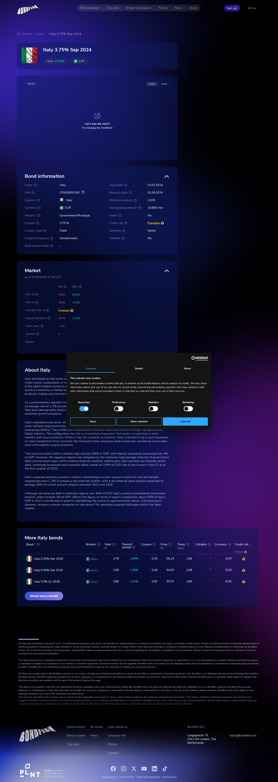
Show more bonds (44, 596)
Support (113, 753)
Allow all (185, 421)
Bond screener (76, 735)
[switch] (118, 408)
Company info (117, 735)
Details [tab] (139, 368)
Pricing (112, 744)
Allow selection (139, 421)
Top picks (73, 744)
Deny (93, 421)
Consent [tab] (91, 368)
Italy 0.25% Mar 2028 (48, 558)
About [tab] (187, 368)
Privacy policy (109, 777)
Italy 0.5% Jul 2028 (47, 581)
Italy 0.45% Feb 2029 (48, 570)
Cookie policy (169, 777)
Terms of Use (126, 777)
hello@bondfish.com (243, 735)
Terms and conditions (148, 777)
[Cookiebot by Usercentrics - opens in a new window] (194, 358)
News (94, 735)
